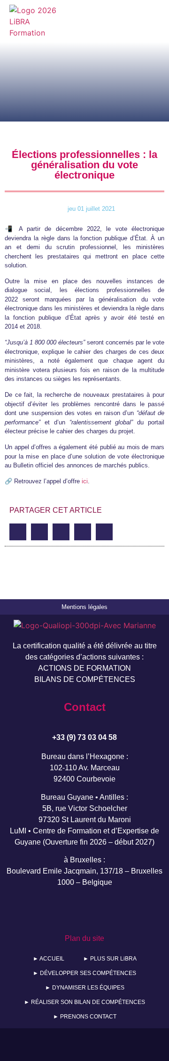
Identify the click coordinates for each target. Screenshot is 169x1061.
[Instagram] (98, 911)
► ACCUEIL (48, 958)
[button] (130, 21)
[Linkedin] (125, 911)
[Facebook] (44, 911)
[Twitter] (71, 911)
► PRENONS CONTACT (84, 1016)
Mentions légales (84, 606)
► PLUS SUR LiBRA (110, 958)
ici (85, 481)
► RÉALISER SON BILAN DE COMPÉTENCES (84, 1002)
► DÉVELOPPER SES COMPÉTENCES (84, 973)
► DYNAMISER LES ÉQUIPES (84, 987)
